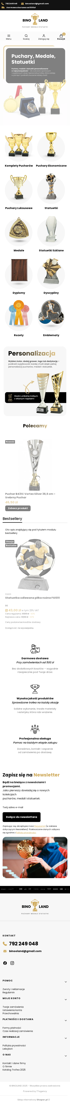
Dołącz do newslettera (21, 817)
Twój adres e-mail (13, 807)
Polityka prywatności (14, 1045)
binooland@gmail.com (37, 3)
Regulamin (39, 826)
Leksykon (8, 1048)
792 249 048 (11, 3)
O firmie (7, 1066)
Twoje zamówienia (13, 1007)
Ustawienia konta (12, 1010)
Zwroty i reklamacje (14, 989)
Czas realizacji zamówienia (18, 1031)
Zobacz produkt (18, 508)
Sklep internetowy (32, 1099)
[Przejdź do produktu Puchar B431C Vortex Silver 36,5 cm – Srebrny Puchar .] (35, 465)
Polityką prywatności (26, 832)
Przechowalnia (11, 1013)
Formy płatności (12, 1027)
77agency (41, 1091)
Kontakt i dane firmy (14, 1063)
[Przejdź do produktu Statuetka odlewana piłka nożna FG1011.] (35, 565)
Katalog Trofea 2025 (14, 1069)
